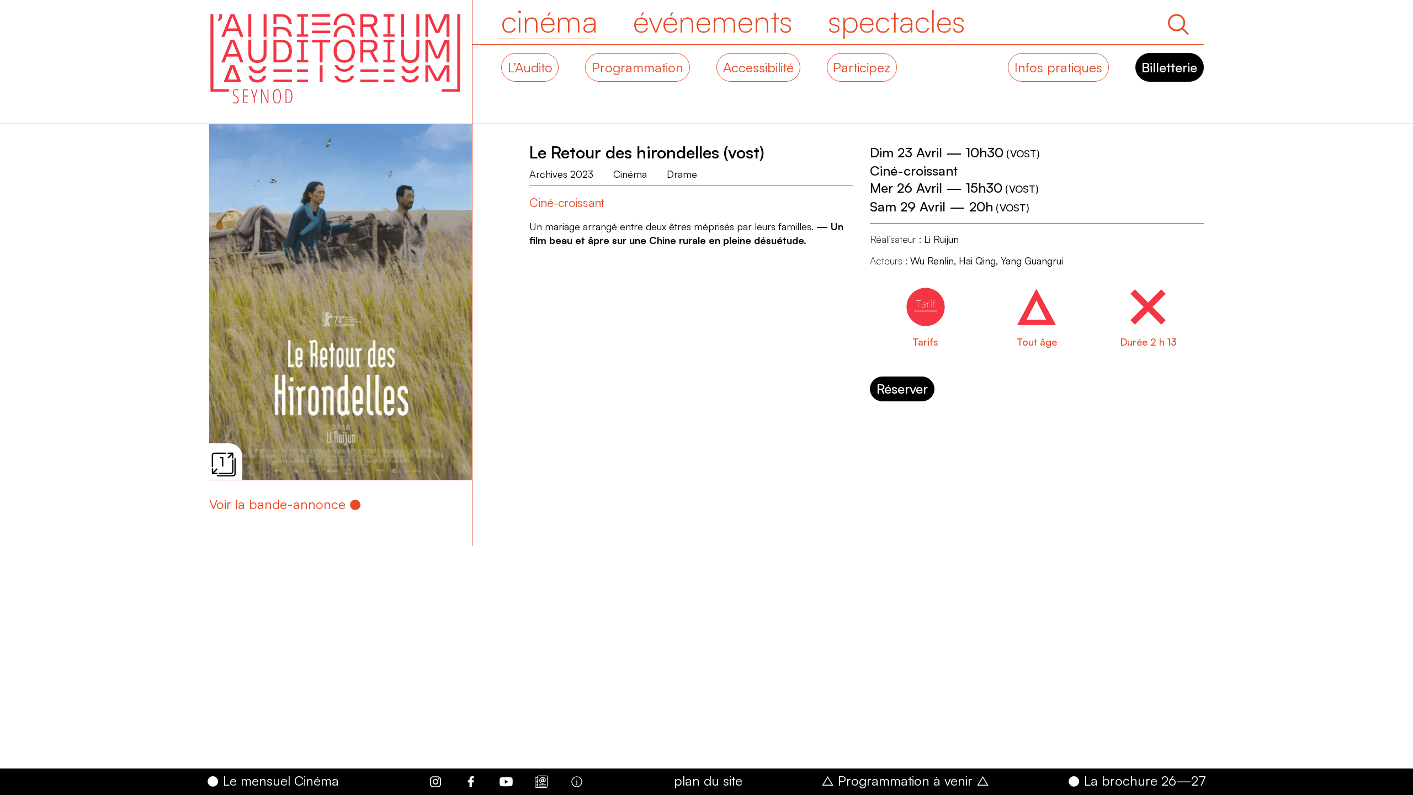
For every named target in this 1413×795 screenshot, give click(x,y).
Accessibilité (758, 67)
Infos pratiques (1058, 67)
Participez (861, 67)
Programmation (637, 67)
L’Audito (530, 67)
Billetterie (1169, 67)
